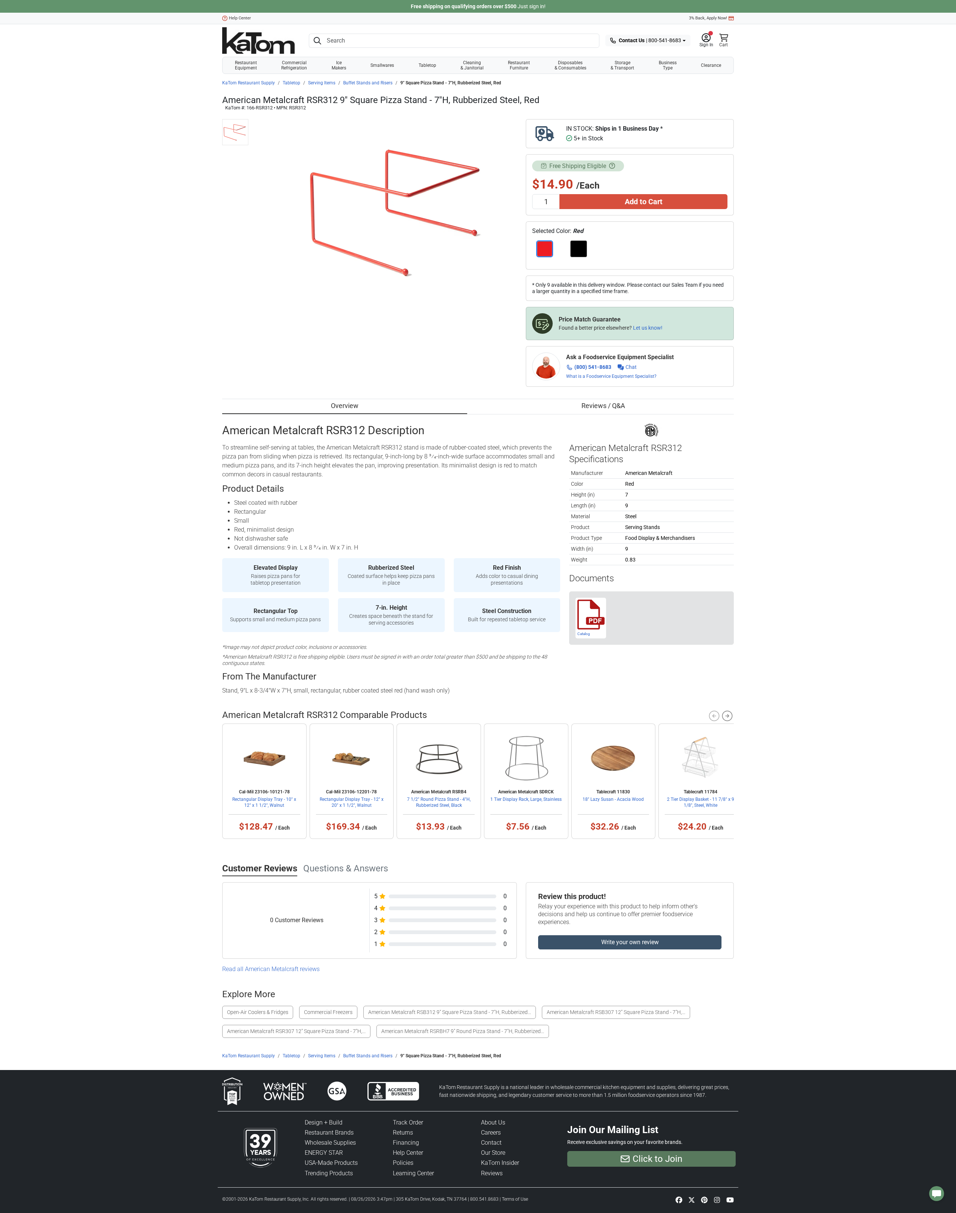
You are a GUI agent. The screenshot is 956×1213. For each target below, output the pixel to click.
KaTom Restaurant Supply (248, 82)
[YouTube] (730, 1199)
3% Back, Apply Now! (708, 18)
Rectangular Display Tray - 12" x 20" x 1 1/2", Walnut (352, 802)
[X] (691, 1199)
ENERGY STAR (324, 1152)
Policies (403, 1162)
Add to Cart (643, 201)
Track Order (408, 1122)
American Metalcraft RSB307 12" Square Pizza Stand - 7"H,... (616, 1012)
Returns (403, 1132)
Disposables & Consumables (570, 65)
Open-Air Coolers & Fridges (257, 1012)
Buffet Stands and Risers (367, 82)
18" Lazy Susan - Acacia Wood (613, 799)
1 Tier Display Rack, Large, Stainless (526, 799)
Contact (491, 1142)
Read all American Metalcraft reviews (271, 969)
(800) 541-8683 (592, 367)
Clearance (711, 65)
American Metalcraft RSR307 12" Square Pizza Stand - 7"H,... (296, 1031)
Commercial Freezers (328, 1012)
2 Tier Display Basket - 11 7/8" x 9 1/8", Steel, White (700, 802)
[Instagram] (717, 1199)
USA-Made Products (331, 1162)
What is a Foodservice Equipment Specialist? (611, 376)
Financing (406, 1142)
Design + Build (323, 1122)
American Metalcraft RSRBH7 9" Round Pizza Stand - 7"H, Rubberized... (462, 1031)
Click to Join (657, 1159)
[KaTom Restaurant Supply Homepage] (258, 40)
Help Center (240, 18)
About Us (493, 1122)
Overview (344, 406)
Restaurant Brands (329, 1132)
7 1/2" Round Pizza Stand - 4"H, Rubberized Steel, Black (439, 802)
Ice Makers (339, 65)
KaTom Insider (500, 1162)
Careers (491, 1132)
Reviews (492, 1173)
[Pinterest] (704, 1199)
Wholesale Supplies (330, 1142)
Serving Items (321, 82)
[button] (706, 40)
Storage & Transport (622, 65)
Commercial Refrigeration (294, 65)
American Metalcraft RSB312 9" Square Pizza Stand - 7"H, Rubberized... (449, 1012)
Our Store (493, 1152)
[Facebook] (679, 1199)
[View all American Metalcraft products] (651, 429)
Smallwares (382, 65)
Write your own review (630, 942)
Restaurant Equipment (246, 65)
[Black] (578, 248)
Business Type (668, 65)
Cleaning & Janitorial (472, 65)
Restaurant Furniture (519, 65)
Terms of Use (515, 1199)
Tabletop (427, 65)
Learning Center (413, 1173)
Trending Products (329, 1173)
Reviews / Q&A (603, 406)
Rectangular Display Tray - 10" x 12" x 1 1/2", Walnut (264, 802)
